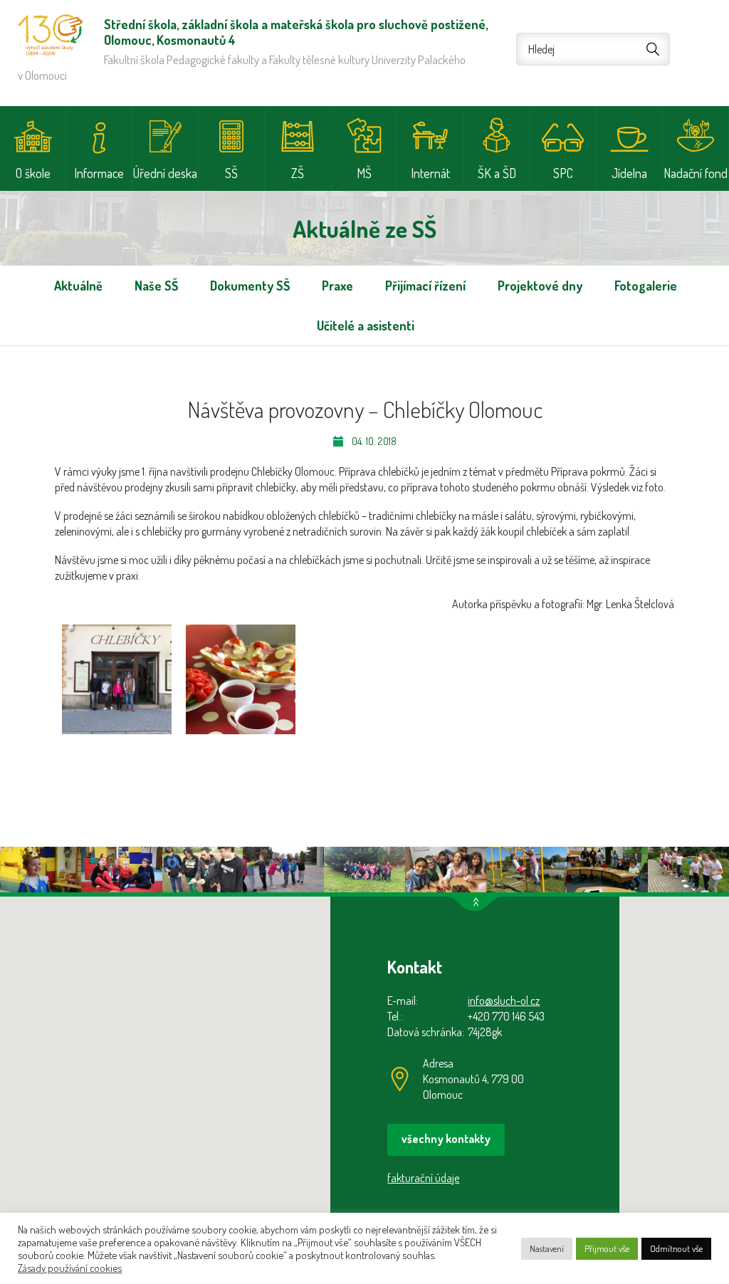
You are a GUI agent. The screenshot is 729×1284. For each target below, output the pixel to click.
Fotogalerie (645, 285)
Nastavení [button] (547, 1248)
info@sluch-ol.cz (504, 1000)
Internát (430, 173)
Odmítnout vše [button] (676, 1248)
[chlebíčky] (117, 679)
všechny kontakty (446, 1139)
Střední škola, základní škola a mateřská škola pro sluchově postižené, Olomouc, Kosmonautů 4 (50, 35)
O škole (33, 173)
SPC (563, 173)
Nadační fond (696, 173)
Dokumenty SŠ (250, 285)
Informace (99, 173)
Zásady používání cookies (70, 1267)
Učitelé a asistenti (365, 325)
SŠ (231, 173)
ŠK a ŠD (497, 173)
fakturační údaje (423, 1178)
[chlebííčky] (240, 679)
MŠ (364, 173)
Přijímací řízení (425, 285)
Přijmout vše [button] (606, 1248)
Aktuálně (78, 285)
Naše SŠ (156, 285)
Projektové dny (540, 285)
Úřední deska (165, 173)
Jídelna (629, 173)
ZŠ (297, 173)
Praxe (337, 285)
